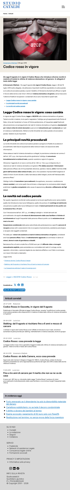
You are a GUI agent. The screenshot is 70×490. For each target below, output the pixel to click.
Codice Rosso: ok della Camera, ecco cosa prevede (29, 356)
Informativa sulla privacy (19, 462)
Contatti (12, 430)
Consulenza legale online (20, 450)
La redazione (15, 432)
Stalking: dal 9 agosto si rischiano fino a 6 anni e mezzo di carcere (26, 264)
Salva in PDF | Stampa (14, 290)
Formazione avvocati (18, 453)
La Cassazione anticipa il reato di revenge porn (20, 268)
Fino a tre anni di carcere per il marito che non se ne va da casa (32, 374)
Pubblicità (13, 446)
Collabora (13, 437)
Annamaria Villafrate (10, 63)
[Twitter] (15, 284)
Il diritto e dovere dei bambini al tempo (24, 410)
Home (5, 13)
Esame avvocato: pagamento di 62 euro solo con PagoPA (32, 414)
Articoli (11, 13)
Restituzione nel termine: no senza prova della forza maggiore (35, 417)
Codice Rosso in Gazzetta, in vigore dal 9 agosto (27, 306)
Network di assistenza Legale (21, 448)
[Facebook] (19, 284)
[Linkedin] (22, 284)
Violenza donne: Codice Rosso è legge (17, 260)
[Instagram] (10, 468)
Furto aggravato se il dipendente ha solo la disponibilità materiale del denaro (36, 402)
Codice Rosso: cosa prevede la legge (22, 341)
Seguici (12, 434)
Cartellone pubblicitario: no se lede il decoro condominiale (33, 407)
